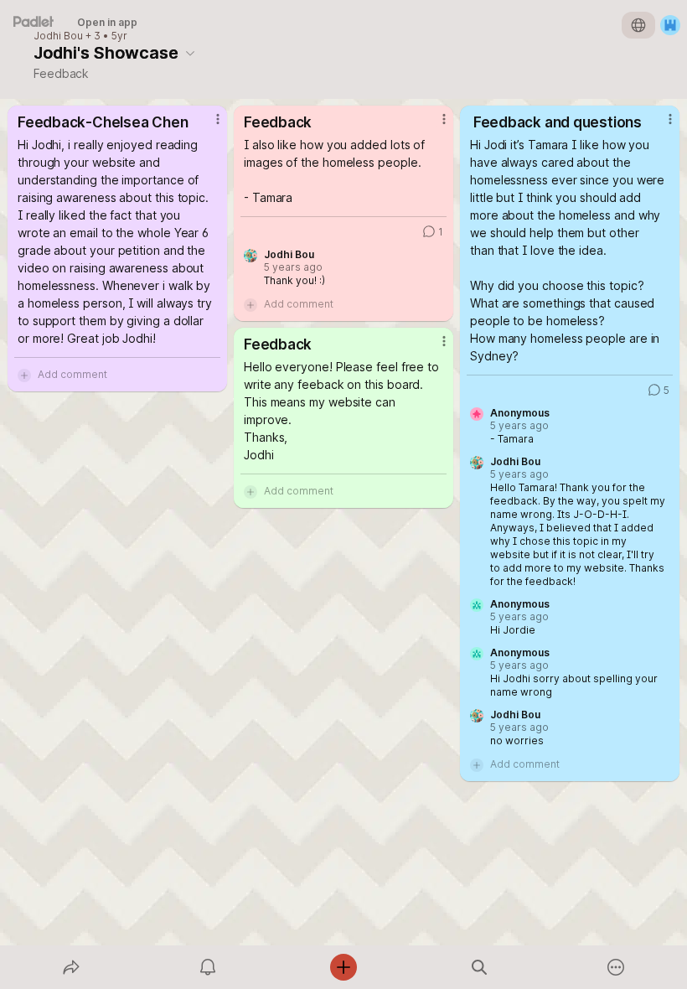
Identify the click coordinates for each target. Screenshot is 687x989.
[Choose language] (638, 25)
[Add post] (343, 967)
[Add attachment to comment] (24, 374)
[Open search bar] (479, 967)
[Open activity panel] (208, 967)
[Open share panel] (71, 967)
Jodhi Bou (58, 36)
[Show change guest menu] (670, 25)
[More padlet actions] (616, 967)
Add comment (72, 374)
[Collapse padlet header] (190, 53)
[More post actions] (207, 125)
